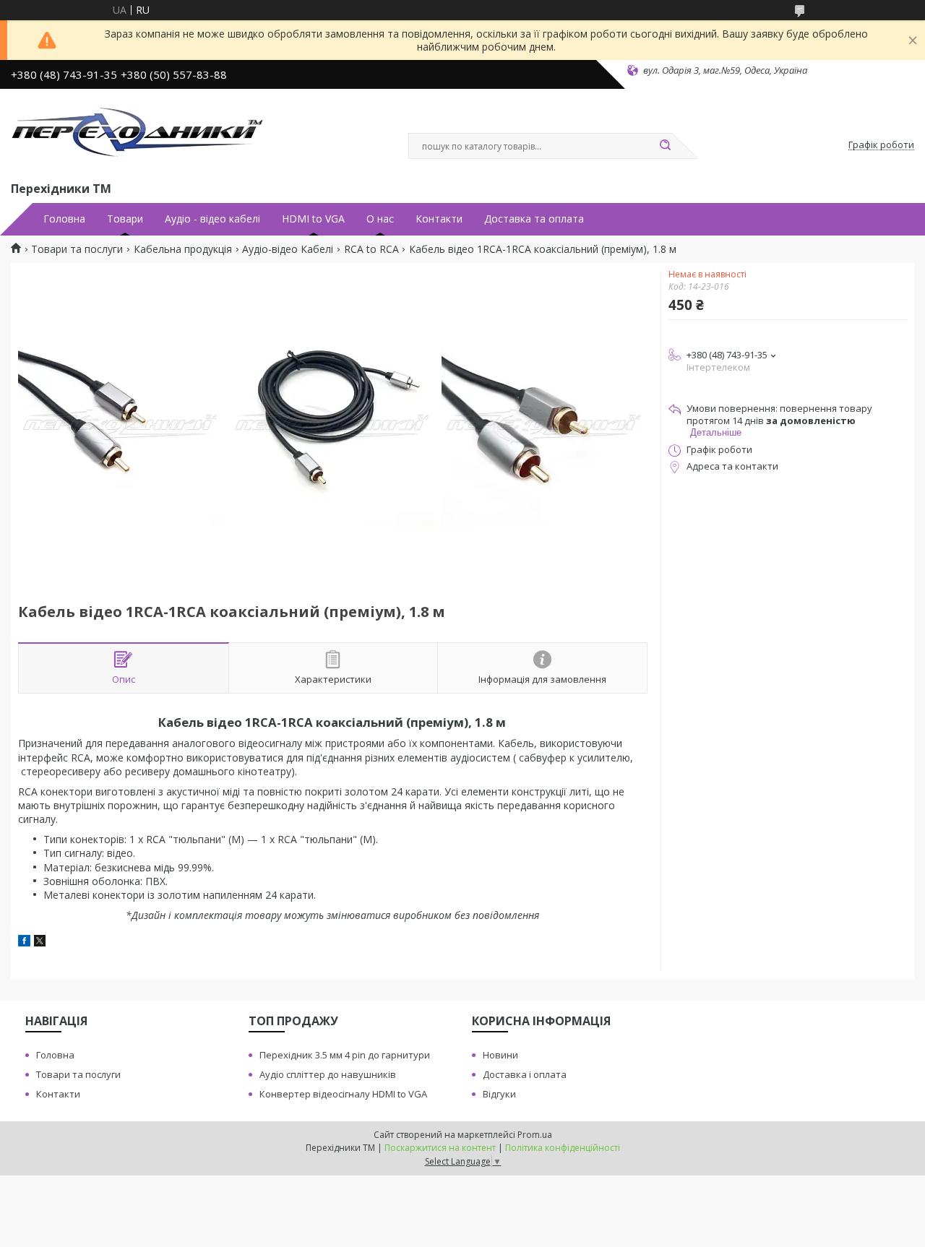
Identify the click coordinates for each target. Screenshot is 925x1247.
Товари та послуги (77, 249)
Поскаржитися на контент (440, 1148)
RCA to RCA (371, 249)
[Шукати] (664, 146)
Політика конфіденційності (562, 1148)
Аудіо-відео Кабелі (287, 249)
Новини (500, 1054)
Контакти (439, 219)
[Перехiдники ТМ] (137, 132)
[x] (40, 942)
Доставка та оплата (534, 219)
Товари (125, 219)
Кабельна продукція (183, 249)
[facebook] (24, 942)
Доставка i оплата (525, 1074)
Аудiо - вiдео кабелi (212, 219)
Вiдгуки (499, 1093)
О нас (380, 219)
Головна (64, 219)
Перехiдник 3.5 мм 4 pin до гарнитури (344, 1054)
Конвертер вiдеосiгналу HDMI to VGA (343, 1093)
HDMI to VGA (313, 219)
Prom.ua (534, 1135)
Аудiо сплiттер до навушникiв (327, 1074)
